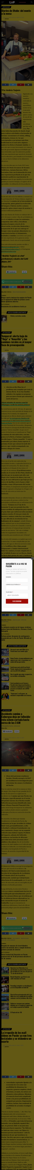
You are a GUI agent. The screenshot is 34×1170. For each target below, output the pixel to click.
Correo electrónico (13, 584)
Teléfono (9, 592)
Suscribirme (17, 601)
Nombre (8, 577)
